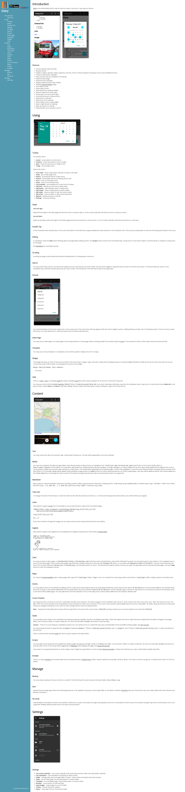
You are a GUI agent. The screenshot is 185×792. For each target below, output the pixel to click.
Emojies (10, 68)
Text (8, 45)
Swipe (9, 23)
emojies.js (48, 659)
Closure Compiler (108, 649)
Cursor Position (12, 62)
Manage (7, 70)
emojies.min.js (86, 659)
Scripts (9, 66)
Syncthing (124, 690)
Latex (9, 53)
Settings (7, 78)
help (41, 381)
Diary (4, 11)
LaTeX (50, 506)
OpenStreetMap (46, 84)
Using (6, 20)
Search (9, 31)
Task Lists (10, 51)
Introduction (8, 16)
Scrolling (10, 29)
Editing (9, 27)
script (76, 381)
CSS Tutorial (144, 625)
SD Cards (10, 76)
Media (9, 47)
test (46, 381)
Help (8, 41)
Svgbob (9, 55)
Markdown (11, 49)
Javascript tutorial (103, 646)
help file (61, 384)
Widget (9, 39)
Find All (9, 33)
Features (10, 18)
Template (10, 37)
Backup (9, 72)
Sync (8, 74)
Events (9, 61)
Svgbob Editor (102, 532)
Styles (9, 64)
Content (7, 43)
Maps (9, 59)
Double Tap (11, 25)
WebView (74, 646)
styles (59, 381)
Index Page (11, 35)
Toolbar (10, 21)
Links (9, 57)
